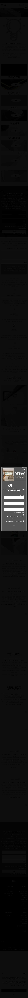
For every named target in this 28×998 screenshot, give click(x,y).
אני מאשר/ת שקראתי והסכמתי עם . (15, 517)
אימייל (23, 506)
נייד (23, 501)
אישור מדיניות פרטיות (19, 512)
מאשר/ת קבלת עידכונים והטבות (14, 521)
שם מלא (22, 495)
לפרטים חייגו (16, 485)
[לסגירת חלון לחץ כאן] (24, 469)
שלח (14, 526)
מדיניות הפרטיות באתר (18, 518)
